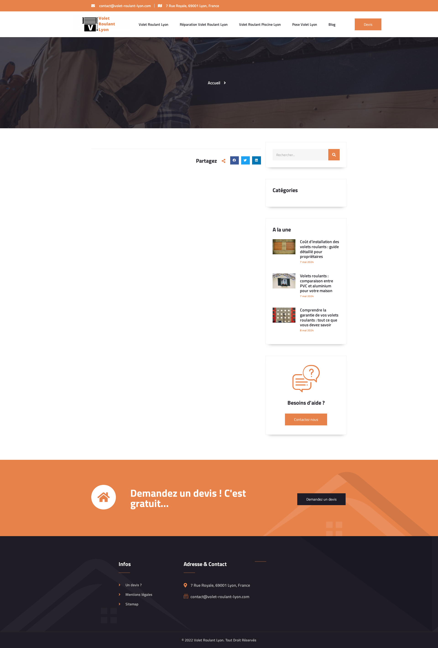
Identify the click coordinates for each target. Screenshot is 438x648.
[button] (234, 160)
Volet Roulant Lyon (153, 24)
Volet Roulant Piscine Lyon (260, 24)
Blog (331, 24)
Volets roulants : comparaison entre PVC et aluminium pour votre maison (316, 283)
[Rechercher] (334, 154)
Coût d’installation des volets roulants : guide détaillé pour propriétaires (319, 249)
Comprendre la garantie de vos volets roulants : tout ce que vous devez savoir (319, 317)
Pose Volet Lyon (304, 24)
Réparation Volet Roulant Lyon (204, 24)
